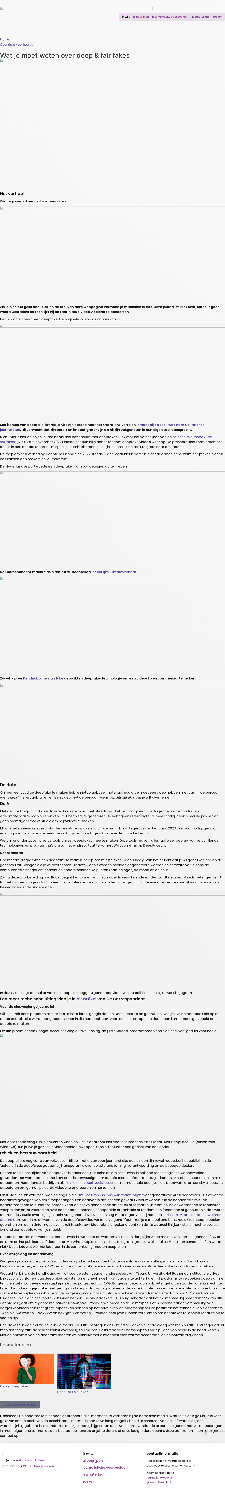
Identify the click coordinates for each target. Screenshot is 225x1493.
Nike (59, 678)
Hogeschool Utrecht (33, 1460)
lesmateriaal (200, 17)
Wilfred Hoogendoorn (38, 1466)
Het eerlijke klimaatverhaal (113, 572)
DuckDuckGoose (99, 1182)
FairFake (72, 1182)
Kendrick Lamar (36, 678)
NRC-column (110, 1195)
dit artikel (86, 999)
